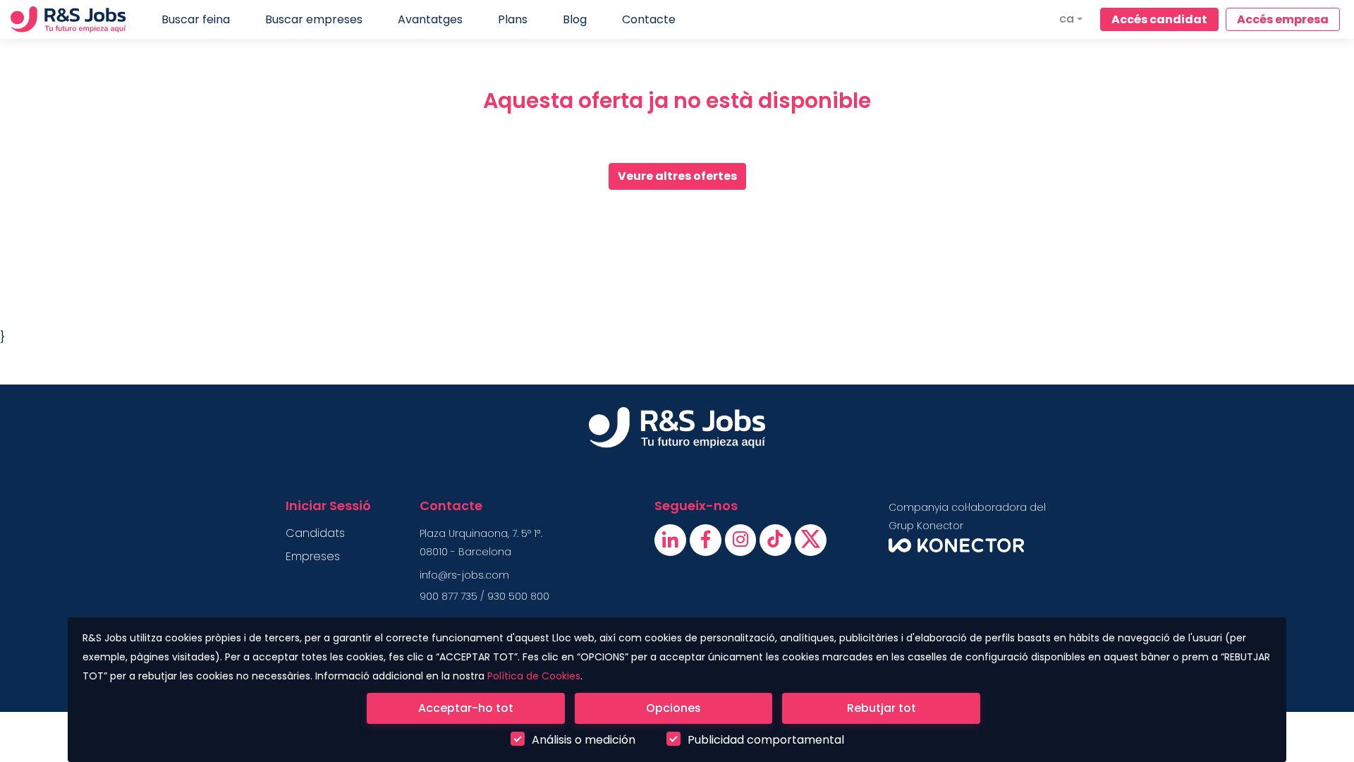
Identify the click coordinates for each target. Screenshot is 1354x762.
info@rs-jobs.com (464, 575)
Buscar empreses (313, 19)
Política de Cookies (533, 676)
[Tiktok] (777, 543)
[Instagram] (742, 543)
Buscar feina (195, 19)
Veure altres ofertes (677, 176)
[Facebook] (707, 543)
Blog (575, 19)
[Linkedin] (671, 543)
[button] (1071, 19)
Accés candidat (1159, 19)
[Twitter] (811, 543)
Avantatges (430, 19)
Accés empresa (1283, 19)
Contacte (649, 19)
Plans (512, 19)
